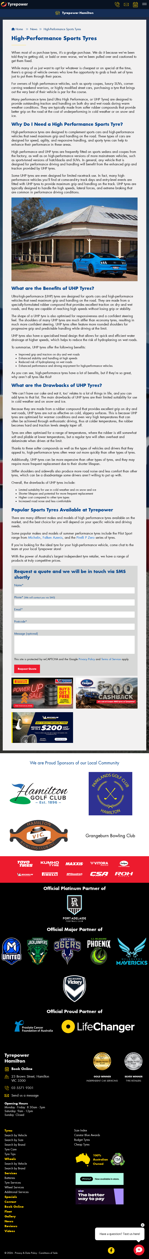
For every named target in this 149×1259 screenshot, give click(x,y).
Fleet (8, 1211)
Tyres (8, 1131)
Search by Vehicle (16, 1135)
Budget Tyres (82, 1140)
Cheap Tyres (81, 1144)
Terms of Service (111, 659)
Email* (18, 609)
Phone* (34, 597)
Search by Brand (15, 1145)
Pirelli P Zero (85, 537)
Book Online (14, 1207)
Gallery (10, 1216)
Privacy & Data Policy (26, 1252)
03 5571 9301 (22, 1088)
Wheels (10, 1159)
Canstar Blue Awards (87, 1135)
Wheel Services (14, 1187)
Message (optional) (26, 634)
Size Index (80, 1130)
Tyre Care (11, 1149)
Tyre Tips (10, 1154)
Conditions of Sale (48, 1252)
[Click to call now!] (117, 4)
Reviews (11, 1226)
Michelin (34, 537)
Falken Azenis (53, 537)
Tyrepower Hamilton (77, 13)
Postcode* (20, 621)
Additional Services (17, 1192)
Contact (10, 1202)
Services (11, 1173)
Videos (10, 1231)
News (9, 1221)
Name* (18, 585)
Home (19, 29)
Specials (11, 1197)
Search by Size (14, 1140)
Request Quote (27, 668)
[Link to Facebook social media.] (111, 1250)
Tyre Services (13, 1183)
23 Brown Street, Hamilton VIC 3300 (30, 1078)
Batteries (10, 1178)
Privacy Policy (87, 659)
